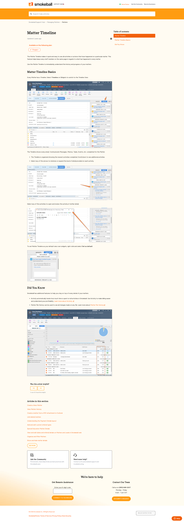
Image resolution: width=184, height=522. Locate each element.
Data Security (66, 516)
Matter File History (97, 305)
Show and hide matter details (37, 440)
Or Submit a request (121, 499)
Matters (65, 22)
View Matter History (34, 409)
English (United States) (145, 513)
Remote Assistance (149, 4)
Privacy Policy (56, 516)
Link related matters (34, 417)
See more (32, 445)
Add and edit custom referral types (39, 425)
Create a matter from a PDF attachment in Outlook (45, 413)
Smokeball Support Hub (37, 22)
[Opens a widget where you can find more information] (177, 518)
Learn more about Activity (63, 301)
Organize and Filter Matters (36, 436)
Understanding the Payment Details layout (41, 421)
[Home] (40, 4)
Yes (34, 388)
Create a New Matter (34, 405)
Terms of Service (45, 516)
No (41, 388)
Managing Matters (53, 22)
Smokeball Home (34, 516)
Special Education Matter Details (38, 429)
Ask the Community (137, 4)
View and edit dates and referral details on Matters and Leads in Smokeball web (54, 433)
